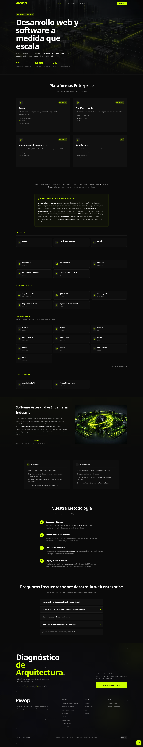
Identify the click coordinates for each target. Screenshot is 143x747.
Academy (64, 717)
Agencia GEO (65, 727)
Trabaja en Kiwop (112, 703)
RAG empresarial (66, 723)
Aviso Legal (65, 737)
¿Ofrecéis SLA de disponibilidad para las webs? (59, 624)
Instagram (26, 737)
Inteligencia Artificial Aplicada (70, 703)
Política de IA (94, 737)
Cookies (77, 737)
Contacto (87, 713)
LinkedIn (19, 737)
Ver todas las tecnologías (118, 366)
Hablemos (122, 3)
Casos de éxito (71, 3)
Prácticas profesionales (113, 706)
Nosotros (82, 3)
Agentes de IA (66, 720)
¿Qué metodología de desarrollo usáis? (56, 617)
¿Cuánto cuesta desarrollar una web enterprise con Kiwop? (63, 609)
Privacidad (71, 737)
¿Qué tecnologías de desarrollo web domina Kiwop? (61, 602)
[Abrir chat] (138, 742)
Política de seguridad (85, 737)
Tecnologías (65, 713)
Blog (86, 710)
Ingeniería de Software (68, 706)
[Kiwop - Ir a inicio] (21, 3)
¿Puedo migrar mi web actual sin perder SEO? (58, 632)
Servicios (58, 3)
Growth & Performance (68, 710)
